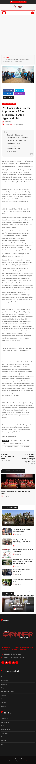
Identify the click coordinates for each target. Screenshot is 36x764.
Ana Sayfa (6, 57)
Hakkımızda (5, 726)
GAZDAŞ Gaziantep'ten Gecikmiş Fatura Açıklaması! (18, 604)
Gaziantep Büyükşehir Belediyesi (13, 443)
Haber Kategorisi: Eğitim (9, 104)
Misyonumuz (5, 730)
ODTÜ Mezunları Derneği (10, 446)
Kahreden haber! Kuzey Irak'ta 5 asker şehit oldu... (22, 530)
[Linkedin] (9, 663)
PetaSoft (24, 761)
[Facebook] (2, 663)
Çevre (3, 748)
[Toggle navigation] (4, 12)
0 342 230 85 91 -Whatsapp (13, 654)
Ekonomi (4, 684)
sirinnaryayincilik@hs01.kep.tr (14, 658)
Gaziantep (14, 441)
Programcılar (5, 737)
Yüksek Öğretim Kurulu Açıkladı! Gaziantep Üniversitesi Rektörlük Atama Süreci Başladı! (23, 561)
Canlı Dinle (22, 2)
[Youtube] (16, 663)
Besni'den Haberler (7, 691)
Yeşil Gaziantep (24, 441)
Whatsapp (14, 2)
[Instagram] (13, 663)
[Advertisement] (18, 34)
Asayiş (3, 706)
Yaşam (3, 688)
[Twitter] (6, 663)
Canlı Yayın (5, 722)
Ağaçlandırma (24, 446)
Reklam (3, 677)
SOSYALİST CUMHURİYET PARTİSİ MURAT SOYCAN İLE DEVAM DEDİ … (21, 541)
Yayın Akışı (4, 733)
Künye (3, 744)
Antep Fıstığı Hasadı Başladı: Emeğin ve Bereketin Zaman (17, 518)
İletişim (3, 741)
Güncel (3, 699)
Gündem (4, 695)
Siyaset (3, 702)
